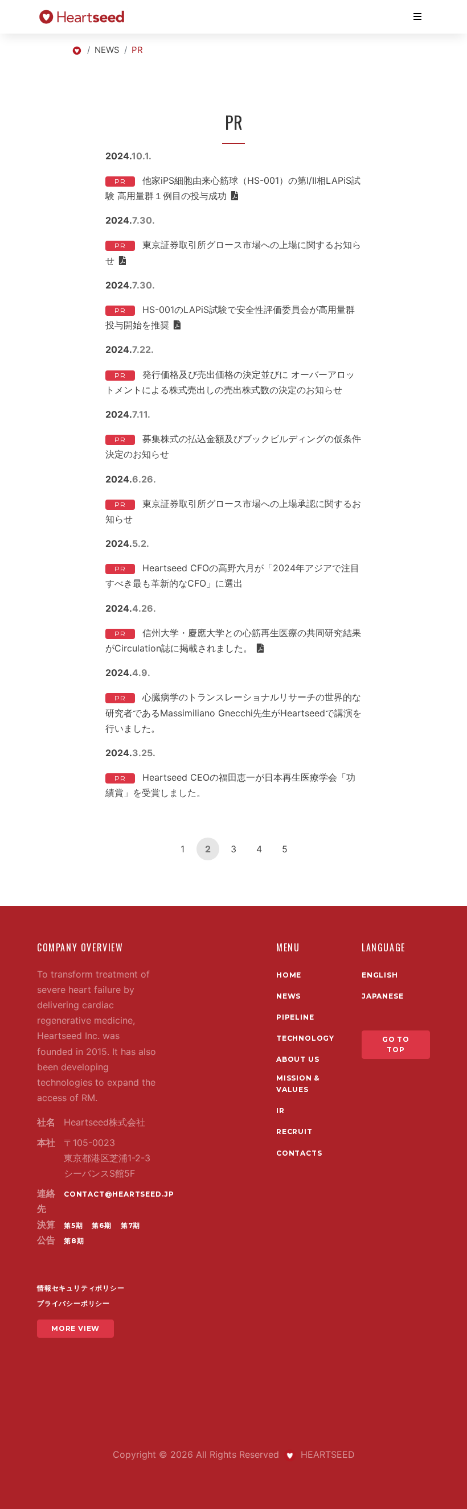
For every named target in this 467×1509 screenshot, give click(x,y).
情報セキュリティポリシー (81, 1288)
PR (120, 181)
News (288, 996)
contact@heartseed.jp (119, 1194)
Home (288, 975)
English (380, 975)
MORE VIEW (75, 1328)
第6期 (101, 1225)
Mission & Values (297, 1084)
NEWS (107, 49)
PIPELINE (295, 1017)
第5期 (73, 1225)
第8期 (74, 1240)
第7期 (130, 1225)
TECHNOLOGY (305, 1038)
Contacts (299, 1153)
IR (280, 1110)
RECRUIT (294, 1131)
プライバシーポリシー (73, 1303)
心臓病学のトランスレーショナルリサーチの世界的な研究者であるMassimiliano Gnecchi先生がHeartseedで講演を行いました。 (233, 712)
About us (297, 1059)
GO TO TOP (395, 1044)
